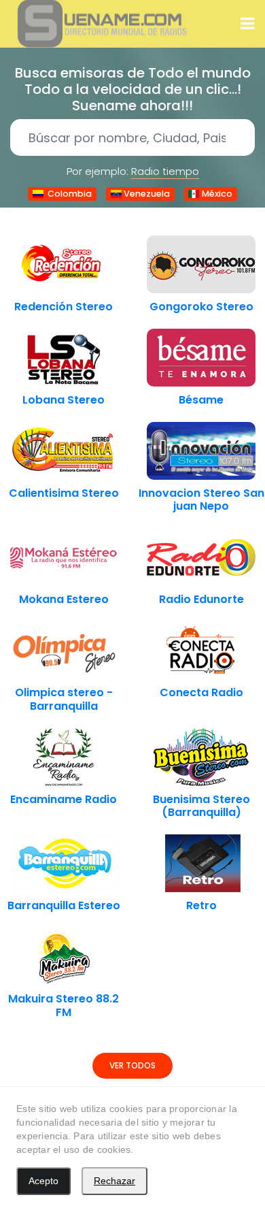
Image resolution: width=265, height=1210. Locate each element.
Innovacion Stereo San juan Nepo (201, 499)
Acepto (43, 1180)
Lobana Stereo (63, 400)
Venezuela (146, 193)
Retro (201, 905)
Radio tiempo (165, 171)
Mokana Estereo (64, 599)
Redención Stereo (63, 306)
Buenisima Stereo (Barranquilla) (201, 805)
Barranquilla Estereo (63, 905)
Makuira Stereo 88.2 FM (63, 1005)
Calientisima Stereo (64, 493)
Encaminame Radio (63, 799)
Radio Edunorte (201, 599)
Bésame (201, 400)
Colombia (67, 193)
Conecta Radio (201, 692)
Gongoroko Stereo (201, 306)
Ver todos (132, 1065)
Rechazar (114, 1180)
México (216, 193)
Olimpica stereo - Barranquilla (64, 699)
